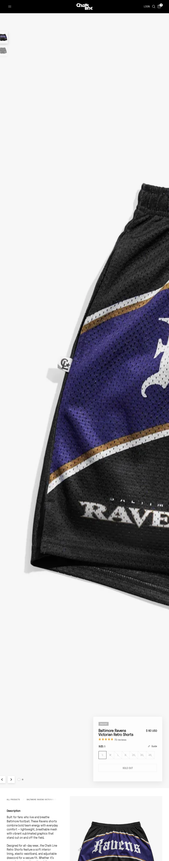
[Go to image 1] (19, 780)
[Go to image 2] (22, 779)
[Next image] (11, 779)
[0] (158, 6)
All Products (13, 799)
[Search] (153, 6)
